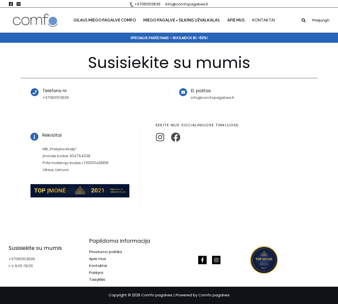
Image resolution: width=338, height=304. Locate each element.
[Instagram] (18, 4)
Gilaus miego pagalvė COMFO (104, 20)
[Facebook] (11, 4)
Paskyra (96, 272)
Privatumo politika (105, 251)
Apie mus (236, 20)
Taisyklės (97, 279)
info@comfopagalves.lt (185, 4)
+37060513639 (147, 4)
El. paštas (201, 91)
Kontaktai (263, 20)
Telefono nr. (55, 91)
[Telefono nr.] (35, 92)
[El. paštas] (183, 92)
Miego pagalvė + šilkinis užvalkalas (181, 20)
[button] (304, 21)
